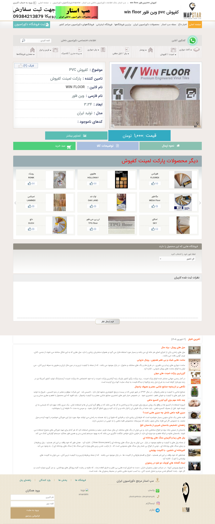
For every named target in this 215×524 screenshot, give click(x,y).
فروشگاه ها (80, 483)
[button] (200, 205)
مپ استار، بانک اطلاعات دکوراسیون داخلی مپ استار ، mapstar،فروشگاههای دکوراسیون (89, 2)
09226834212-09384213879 (142, 499)
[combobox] (177, 261)
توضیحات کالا (104, 147)
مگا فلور (155, 199)
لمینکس (31, 199)
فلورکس (154, 176)
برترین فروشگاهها (122, 24)
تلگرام (152, 513)
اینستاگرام (150, 506)
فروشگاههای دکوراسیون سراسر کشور (76, 24)
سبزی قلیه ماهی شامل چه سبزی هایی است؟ (164, 415)
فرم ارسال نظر (108, 324)
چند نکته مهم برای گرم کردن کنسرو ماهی (166, 403)
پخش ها (62, 483)
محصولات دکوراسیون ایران (146, 24)
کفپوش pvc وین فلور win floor (143, 2)
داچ (31, 222)
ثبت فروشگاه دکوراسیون (30, 24)
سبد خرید (57, 147)
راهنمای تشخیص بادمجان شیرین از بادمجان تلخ (162, 428)
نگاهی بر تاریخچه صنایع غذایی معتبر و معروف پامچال (160, 389)
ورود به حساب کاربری (22, 2)
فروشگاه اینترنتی (104, 24)
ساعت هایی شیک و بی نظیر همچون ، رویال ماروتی (161, 363)
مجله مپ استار (168, 24)
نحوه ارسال (167, 147)
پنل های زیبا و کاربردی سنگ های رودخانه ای (164, 440)
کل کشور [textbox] (190, 261)
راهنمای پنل (25, 483)
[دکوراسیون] (77, 12)
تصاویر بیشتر (73, 135)
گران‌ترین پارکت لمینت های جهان (169, 376)
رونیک (31, 176)
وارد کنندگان (44, 483)
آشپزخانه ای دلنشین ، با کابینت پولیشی (167, 453)
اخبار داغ (182, 24)
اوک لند (93, 199)
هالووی (93, 176)
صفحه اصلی (43, 2)
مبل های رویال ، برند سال (173, 350)
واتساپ (151, 493)
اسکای (154, 222)
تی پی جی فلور (93, 222)
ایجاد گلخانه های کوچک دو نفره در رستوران (165, 465)
